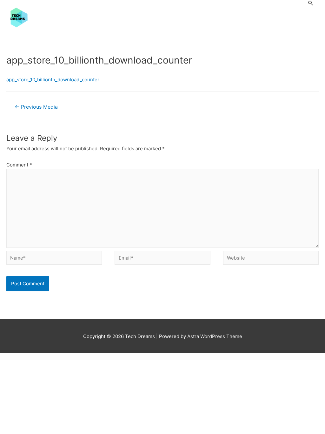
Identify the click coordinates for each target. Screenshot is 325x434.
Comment (19, 165)
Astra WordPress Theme (214, 336)
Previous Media (36, 107)
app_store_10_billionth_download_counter (52, 80)
